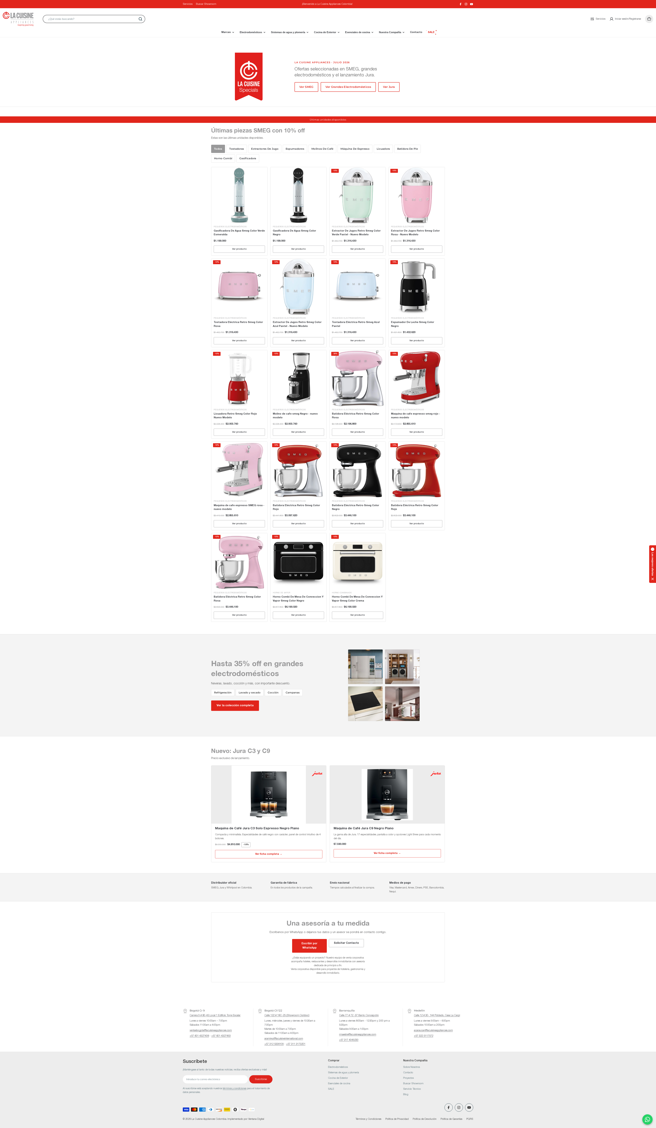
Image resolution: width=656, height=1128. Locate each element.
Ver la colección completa (235, 705)
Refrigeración (222, 692)
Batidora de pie (407, 148)
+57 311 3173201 (295, 1044)
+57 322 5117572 (423, 1036)
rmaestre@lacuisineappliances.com (357, 1034)
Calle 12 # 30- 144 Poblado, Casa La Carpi (437, 1015)
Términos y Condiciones (368, 1119)
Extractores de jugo (264, 148)
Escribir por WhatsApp (309, 945)
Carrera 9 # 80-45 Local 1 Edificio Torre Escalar (215, 1015)
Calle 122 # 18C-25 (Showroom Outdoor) (286, 1015)
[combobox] (94, 19)
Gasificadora (247, 158)
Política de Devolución (424, 1119)
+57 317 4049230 (348, 1040)
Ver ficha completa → (268, 854)
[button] (652, 564)
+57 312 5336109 (274, 1044)
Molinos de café (322, 148)
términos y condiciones (234, 1089)
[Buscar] (140, 19)
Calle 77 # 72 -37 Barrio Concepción (359, 1015)
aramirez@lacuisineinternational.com (283, 1038)
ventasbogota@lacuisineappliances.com (211, 1030)
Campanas (293, 692)
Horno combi (223, 158)
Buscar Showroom (206, 4)
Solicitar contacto (346, 943)
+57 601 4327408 (199, 1036)
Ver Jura (389, 87)
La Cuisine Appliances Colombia (209, 1119)
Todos (218, 148)
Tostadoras (236, 148)
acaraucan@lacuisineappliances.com (433, 1030)
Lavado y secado (250, 692)
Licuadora (383, 148)
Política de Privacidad (397, 1119)
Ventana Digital (256, 1119)
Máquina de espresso (355, 148)
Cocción (273, 692)
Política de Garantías (451, 1119)
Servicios (188, 4)
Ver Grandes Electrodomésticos (348, 87)
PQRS (469, 1119)
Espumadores (295, 148)
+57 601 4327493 (221, 1036)
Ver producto (239, 249)
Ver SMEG (306, 87)
